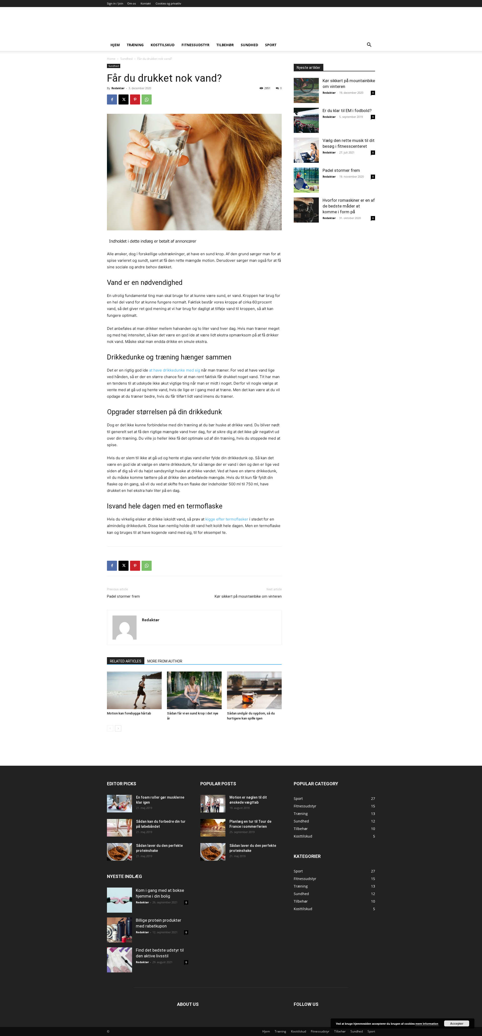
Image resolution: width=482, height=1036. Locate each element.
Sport (270, 44)
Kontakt (146, 3)
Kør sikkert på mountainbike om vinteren (248, 596)
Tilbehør (225, 44)
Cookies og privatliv (168, 3)
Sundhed (249, 44)
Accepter (456, 1023)
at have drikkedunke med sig (174, 370)
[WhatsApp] (147, 99)
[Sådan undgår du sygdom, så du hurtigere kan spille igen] (254, 690)
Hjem (115, 44)
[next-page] (118, 728)
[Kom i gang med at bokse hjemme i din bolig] (119, 900)
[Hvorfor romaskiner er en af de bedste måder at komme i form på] (306, 210)
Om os (131, 3)
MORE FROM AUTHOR (164, 661)
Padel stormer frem (123, 596)
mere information (426, 1023)
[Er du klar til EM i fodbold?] (306, 120)
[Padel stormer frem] (306, 180)
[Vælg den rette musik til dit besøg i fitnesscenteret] (306, 150)
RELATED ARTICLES (125, 661)
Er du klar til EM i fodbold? (347, 110)
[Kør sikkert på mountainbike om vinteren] (306, 90)
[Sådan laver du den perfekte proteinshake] (119, 852)
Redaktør (118, 88)
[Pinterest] (135, 99)
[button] (369, 45)
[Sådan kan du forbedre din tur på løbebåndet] (119, 828)
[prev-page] (110, 728)
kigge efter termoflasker (226, 519)
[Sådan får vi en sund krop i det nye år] (194, 690)
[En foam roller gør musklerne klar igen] (119, 803)
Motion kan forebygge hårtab (129, 713)
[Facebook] (112, 99)
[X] (123, 99)
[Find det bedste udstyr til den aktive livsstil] (119, 959)
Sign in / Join (115, 3)
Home (111, 59)
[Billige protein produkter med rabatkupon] (119, 930)
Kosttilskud (162, 44)
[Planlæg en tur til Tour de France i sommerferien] (212, 828)
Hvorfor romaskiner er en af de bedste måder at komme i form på (349, 206)
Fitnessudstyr (195, 44)
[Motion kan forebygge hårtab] (134, 690)
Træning (135, 44)
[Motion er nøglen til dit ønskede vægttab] (212, 803)
